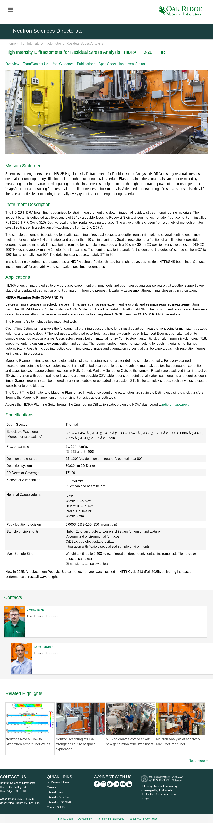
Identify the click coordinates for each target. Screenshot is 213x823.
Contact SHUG (56, 807)
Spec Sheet (107, 64)
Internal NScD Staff (58, 797)
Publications (86, 64)
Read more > (198, 760)
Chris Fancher (43, 646)
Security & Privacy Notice (143, 818)
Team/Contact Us (35, 64)
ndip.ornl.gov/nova (175, 404)
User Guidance (62, 64)
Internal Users (55, 792)
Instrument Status (132, 64)
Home (11, 43)
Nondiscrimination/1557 (110, 818)
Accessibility (85, 818)
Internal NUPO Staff (59, 802)
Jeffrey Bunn (35, 609)
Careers (51, 787)
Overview (12, 64)
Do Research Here (58, 782)
